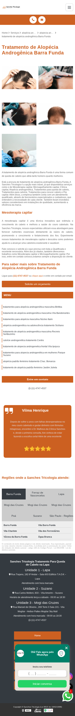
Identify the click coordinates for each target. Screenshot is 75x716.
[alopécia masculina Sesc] (55, 114)
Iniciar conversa (42, 683)
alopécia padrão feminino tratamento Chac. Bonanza (29, 361)
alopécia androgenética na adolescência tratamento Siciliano (33, 325)
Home (37, 635)
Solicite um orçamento (37, 284)
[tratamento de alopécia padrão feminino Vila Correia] (19, 150)
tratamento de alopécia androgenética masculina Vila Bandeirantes (36, 313)
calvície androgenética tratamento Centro (23, 340)
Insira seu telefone (42, 667)
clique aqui (37, 276)
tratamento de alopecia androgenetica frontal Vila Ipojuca (31, 346)
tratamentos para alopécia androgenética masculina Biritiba (32, 307)
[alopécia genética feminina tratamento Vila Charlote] (55, 77)
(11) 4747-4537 (21, 276)
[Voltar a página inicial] (11, 7)
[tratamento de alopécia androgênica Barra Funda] (19, 114)
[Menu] (69, 7)
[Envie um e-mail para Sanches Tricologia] (42, 19)
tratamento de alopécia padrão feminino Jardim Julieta (30, 367)
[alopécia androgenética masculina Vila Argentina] (19, 77)
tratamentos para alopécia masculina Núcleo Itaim (28, 319)
